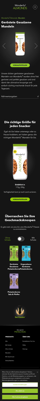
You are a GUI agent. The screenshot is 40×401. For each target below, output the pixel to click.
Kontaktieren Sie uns (29, 341)
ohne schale (9, 349)
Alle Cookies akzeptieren (20, 397)
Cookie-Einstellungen (20, 384)
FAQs (24, 345)
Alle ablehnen (20, 391)
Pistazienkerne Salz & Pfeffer (14, 276)
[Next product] (36, 45)
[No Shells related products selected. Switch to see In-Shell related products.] (20, 239)
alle (6, 341)
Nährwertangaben (9, 96)
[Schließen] (37, 372)
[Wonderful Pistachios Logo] (20, 331)
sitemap (25, 349)
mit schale (8, 345)
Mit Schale (33, 239)
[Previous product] (4, 45)
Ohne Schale (7, 239)
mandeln (8, 353)
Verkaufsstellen (9, 360)
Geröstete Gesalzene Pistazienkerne (14, 249)
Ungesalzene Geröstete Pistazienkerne (26, 249)
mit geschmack (9, 357)
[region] (20, 385)
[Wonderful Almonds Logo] (20, 7)
